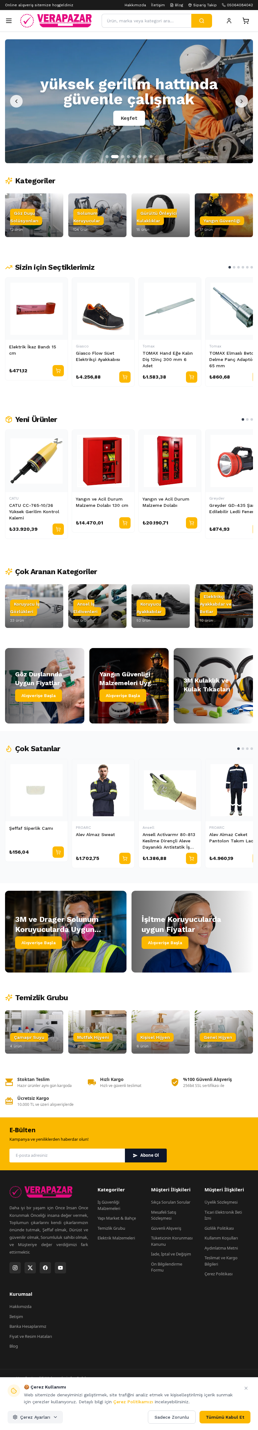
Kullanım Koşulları (221, 1238)
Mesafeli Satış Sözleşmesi (163, 1215)
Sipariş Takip (205, 5)
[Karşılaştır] (60, 285)
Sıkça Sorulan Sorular (170, 1202)
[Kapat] (246, 1388)
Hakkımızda (135, 5)
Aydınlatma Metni (221, 1248)
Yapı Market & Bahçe (117, 1218)
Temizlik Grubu (111, 1228)
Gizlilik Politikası (219, 1228)
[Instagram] (15, 1267)
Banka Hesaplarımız (27, 1326)
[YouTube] (60, 1267)
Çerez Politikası (219, 1274)
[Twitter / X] (30, 1267)
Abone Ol (149, 1155)
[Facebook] (45, 1267)
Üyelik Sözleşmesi (221, 1202)
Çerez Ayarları (35, 1417)
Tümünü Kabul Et (225, 1417)
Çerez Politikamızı (133, 1401)
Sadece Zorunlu (171, 1417)
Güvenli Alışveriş (166, 1228)
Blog (179, 5)
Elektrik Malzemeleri (116, 1238)
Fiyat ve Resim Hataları (30, 1336)
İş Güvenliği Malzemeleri (109, 1205)
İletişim (158, 5)
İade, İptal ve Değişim (171, 1254)
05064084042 (240, 5)
